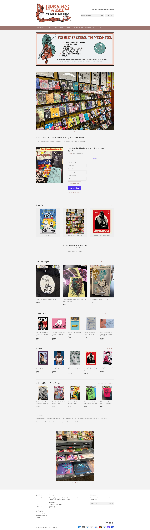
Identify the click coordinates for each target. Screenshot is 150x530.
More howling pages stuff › (107, 261)
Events (68, 28)
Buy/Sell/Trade (78, 28)
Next (110, 49)
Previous (39, 49)
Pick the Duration (72, 175)
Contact (38, 525)
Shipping (70, 153)
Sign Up (111, 511)
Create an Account (110, 12)
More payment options (74, 192)
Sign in (102, 12)
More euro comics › (109, 313)
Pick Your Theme (72, 162)
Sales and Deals (90, 28)
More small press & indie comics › (106, 383)
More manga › (110, 348)
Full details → (71, 198)
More (99, 28)
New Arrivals (40, 28)
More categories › (110, 205)
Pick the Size (71, 169)
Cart (110, 15)
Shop (48, 28)
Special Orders (58, 28)
